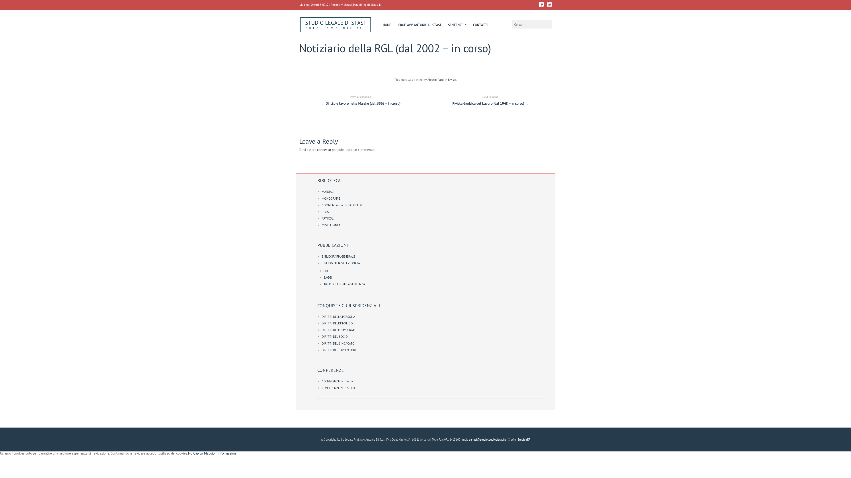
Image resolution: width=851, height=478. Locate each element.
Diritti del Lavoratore (339, 350)
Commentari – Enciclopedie (342, 205)
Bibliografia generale (338, 256)
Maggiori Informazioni (220, 453)
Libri (327, 271)
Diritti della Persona (338, 317)
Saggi (328, 277)
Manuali (328, 192)
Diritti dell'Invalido (337, 323)
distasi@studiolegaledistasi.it (362, 5)
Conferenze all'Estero (339, 388)
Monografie (331, 198)
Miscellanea (331, 225)
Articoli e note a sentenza (344, 284)
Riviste (452, 80)
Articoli (328, 218)
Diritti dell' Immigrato (339, 330)
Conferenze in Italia (337, 381)
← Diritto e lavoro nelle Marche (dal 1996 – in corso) (360, 100)
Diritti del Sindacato (338, 343)
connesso (324, 149)
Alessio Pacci (435, 80)
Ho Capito (195, 453)
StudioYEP (524, 439)
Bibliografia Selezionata (341, 263)
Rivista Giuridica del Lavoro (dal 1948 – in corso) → (490, 100)
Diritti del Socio (335, 337)
